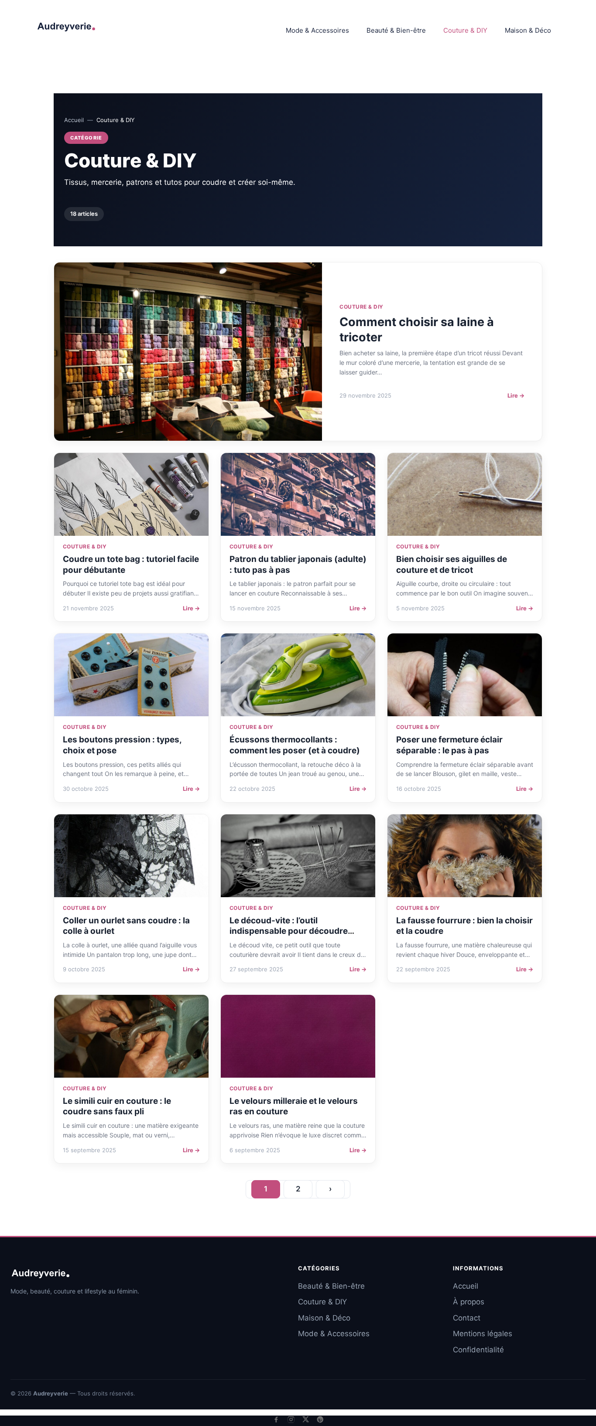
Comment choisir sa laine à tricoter (416, 329)
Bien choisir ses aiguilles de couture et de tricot (451, 564)
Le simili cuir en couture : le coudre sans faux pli (117, 1106)
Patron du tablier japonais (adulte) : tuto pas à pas (298, 564)
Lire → (515, 395)
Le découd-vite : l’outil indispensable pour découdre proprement (288, 931)
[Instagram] (291, 1419)
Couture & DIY (465, 30)
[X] (305, 1419)
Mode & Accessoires (317, 30)
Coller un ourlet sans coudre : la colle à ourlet (126, 925)
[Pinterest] (320, 1419)
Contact (466, 1318)
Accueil (74, 119)
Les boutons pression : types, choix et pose (122, 745)
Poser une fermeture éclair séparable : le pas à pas (449, 745)
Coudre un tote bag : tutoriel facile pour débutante (131, 564)
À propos (468, 1301)
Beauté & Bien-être (396, 30)
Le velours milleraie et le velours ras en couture (293, 1106)
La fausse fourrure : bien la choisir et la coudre (464, 925)
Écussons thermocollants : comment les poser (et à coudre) (294, 745)
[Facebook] (276, 1419)
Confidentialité (478, 1349)
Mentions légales (482, 1333)
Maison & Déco (528, 30)
